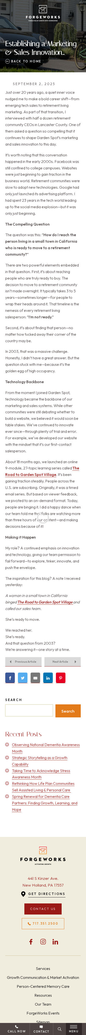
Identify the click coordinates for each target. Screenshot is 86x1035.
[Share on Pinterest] (60, 678)
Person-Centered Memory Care (43, 986)
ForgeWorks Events (43, 1013)
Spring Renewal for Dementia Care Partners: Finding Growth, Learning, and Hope (44, 803)
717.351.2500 (45, 923)
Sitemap (43, 1022)
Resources (43, 995)
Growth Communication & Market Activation (43, 977)
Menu (74, 1031)
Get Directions (46, 894)
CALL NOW (17, 1031)
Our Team (43, 1004)
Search (13, 700)
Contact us (43, 909)
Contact (41, 1031)
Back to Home (25, 61)
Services (43, 968)
